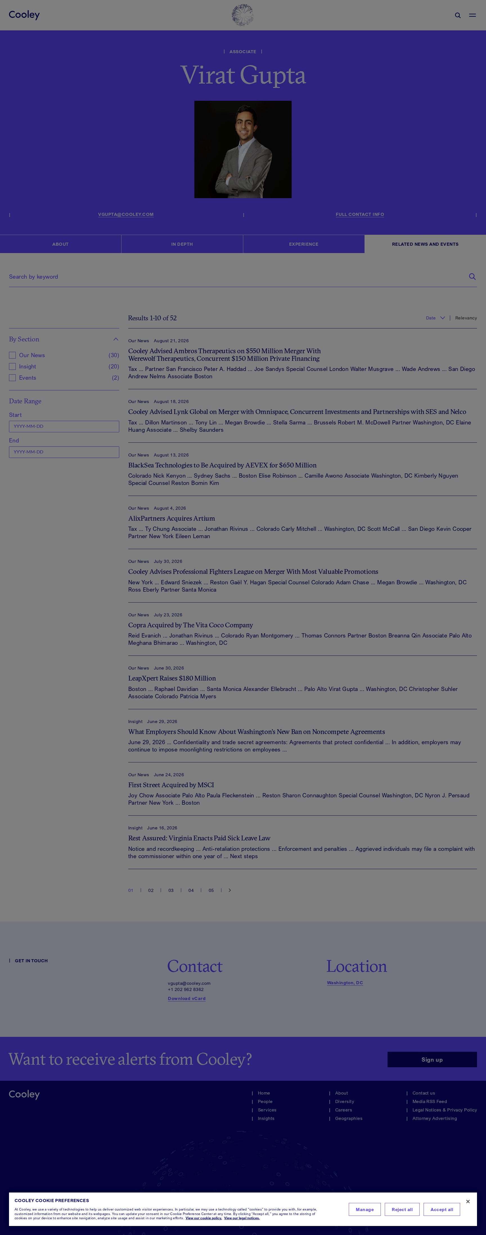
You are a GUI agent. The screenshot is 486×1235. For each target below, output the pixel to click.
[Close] (468, 1201)
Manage (365, 1209)
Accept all (442, 1209)
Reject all (402, 1209)
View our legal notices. (242, 1218)
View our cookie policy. (204, 1218)
